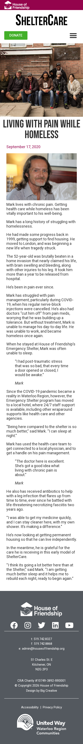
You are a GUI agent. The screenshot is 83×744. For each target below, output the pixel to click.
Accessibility (30, 707)
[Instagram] (27, 625)
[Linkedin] (55, 625)
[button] (73, 35)
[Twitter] (41, 625)
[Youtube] (69, 625)
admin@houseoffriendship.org (43, 648)
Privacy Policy (52, 707)
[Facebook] (14, 625)
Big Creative (48, 691)
